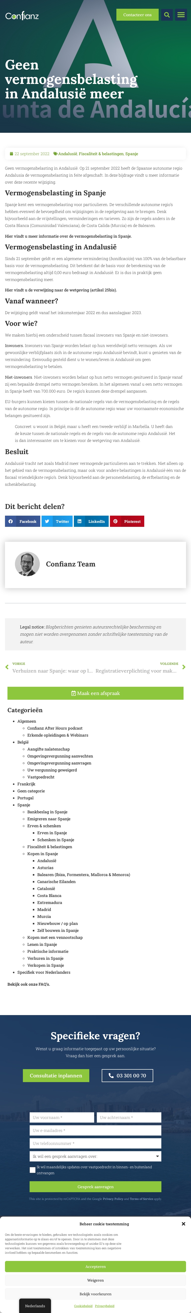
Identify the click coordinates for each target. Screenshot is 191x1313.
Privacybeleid (104, 1306)
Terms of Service (141, 1199)
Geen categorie (31, 790)
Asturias (45, 867)
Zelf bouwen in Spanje (58, 930)
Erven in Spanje (52, 832)
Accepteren (96, 1266)
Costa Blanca (49, 895)
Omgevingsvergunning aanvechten (60, 756)
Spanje (131, 153)
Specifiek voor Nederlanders (43, 972)
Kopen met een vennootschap (55, 937)
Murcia (44, 916)
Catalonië (46, 888)
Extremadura (49, 902)
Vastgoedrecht (40, 776)
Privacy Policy (113, 1199)
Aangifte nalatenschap (48, 749)
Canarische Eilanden (56, 881)
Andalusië (67, 153)
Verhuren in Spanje (45, 958)
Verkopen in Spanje (45, 965)
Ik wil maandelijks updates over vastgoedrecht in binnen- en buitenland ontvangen (94, 1170)
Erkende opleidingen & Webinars (57, 735)
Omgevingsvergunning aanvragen (59, 762)
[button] (183, 1223)
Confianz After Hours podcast (55, 728)
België (23, 742)
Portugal (25, 797)
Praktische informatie (47, 951)
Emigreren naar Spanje (48, 818)
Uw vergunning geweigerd (52, 769)
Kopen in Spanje (42, 853)
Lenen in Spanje (42, 944)
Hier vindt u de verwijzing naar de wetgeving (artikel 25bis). (61, 289)
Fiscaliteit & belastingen (101, 153)
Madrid (44, 909)
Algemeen (26, 721)
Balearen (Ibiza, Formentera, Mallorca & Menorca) (83, 874)
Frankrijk (26, 783)
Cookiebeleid (83, 1306)
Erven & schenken (44, 825)
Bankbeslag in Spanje (47, 811)
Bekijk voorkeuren (95, 1294)
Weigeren (95, 1280)
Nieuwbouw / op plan (57, 923)
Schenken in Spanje (55, 839)
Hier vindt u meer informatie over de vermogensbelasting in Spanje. (68, 236)
